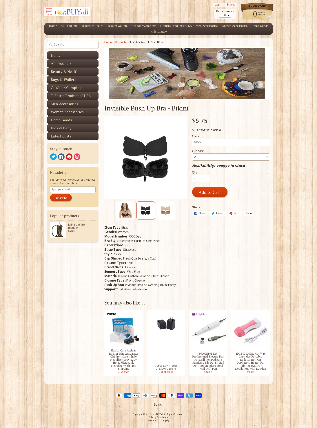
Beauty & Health (92, 26)
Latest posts (61, 136)
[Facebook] (61, 156)
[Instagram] (77, 156)
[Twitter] (53, 156)
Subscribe (60, 198)
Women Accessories (234, 26)
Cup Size (198, 151)
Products (120, 42)
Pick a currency (225, 11)
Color (195, 136)
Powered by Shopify (158, 421)
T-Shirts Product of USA (176, 26)
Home (53, 26)
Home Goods (259, 26)
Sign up (231, 5)
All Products (69, 26)
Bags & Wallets (117, 26)
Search (158, 405)
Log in (218, 5)
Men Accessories (207, 26)
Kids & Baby (159, 32)
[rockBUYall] (67, 11)
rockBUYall (157, 414)
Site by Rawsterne (158, 417)
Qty (194, 172)
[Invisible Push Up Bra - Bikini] (125, 210)
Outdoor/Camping (143, 26)
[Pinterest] (69, 156)
